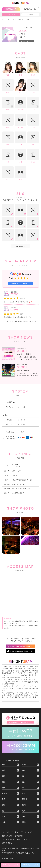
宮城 (24, 811)
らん (7, 144)
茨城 (24, 816)
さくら (33, 162)
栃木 (24, 805)
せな (7, 75)
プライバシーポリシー (11, 839)
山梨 (4, 822)
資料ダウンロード (9, 843)
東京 (24, 770)
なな (20, 144)
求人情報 (30, 14)
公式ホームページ (26, 41)
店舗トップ (11, 14)
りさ (20, 75)
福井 (24, 822)
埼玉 (4, 776)
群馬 (4, 764)
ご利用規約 (19, 836)
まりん (20, 127)
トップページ (7, 832)
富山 (4, 770)
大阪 (4, 782)
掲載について (7, 836)
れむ (33, 92)
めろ (20, 92)
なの (33, 127)
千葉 (24, 787)
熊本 (24, 793)
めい (7, 127)
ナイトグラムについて (23, 832)
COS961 (24, 31)
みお (20, 179)
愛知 (4, 811)
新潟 (4, 787)
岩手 (24, 782)
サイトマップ (27, 839)
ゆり (20, 162)
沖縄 (4, 816)
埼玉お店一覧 (30, 9)
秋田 (4, 799)
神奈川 (4, 793)
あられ (33, 75)
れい (33, 109)
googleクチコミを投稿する (20, 283)
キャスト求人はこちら (10, 864)
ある (7, 92)
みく (33, 144)
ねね (7, 179)
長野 (24, 764)
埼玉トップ (11, 9)
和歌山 (24, 799)
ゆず (7, 109)
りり (7, 162)
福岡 (4, 805)
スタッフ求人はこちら (30, 864)
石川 (24, 776)
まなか (20, 109)
